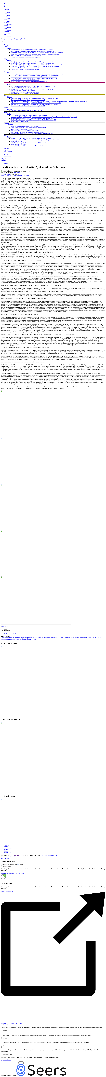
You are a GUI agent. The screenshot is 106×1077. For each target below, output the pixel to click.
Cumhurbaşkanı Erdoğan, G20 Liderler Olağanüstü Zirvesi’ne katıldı (29, 115)
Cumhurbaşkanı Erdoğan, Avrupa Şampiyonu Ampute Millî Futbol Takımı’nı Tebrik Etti (34, 77)
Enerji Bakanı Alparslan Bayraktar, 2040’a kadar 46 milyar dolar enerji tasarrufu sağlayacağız (35, 98)
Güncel (9, 12)
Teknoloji (9, 33)
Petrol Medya (16, 172)
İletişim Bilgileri (8, 151)
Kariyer (6, 153)
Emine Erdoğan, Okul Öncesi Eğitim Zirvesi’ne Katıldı (25, 92)
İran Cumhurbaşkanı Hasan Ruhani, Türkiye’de (23, 90)
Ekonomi (9, 24)
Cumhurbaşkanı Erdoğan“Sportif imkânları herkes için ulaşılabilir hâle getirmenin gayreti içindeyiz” (37, 75)
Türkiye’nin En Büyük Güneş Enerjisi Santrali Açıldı (24, 130)
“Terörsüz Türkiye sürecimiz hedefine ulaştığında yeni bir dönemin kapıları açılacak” (33, 51)
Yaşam (9, 36)
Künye (6, 150)
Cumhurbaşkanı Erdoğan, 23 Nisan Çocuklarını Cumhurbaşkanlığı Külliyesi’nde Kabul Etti (35, 140)
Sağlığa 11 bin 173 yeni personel (19, 121)
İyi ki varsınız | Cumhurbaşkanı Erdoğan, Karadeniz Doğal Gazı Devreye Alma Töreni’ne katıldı (36, 104)
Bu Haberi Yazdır (5, 174)
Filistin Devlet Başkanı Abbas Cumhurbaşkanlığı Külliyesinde (27, 55)
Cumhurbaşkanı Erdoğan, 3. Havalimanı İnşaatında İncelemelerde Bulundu (30, 127)
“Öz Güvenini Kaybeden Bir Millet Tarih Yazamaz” (24, 87)
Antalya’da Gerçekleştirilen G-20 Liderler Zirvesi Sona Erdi (26, 110)
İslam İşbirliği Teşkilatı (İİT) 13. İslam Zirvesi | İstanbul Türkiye (27, 145)
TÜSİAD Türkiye (31, 639)
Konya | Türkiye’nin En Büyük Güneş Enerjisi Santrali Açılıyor (27, 132)
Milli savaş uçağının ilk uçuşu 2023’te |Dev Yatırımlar (25, 126)
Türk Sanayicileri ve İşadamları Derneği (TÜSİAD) (83, 637)
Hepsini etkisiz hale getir (10, 873)
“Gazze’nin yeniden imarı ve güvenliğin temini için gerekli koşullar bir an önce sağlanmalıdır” (35, 54)
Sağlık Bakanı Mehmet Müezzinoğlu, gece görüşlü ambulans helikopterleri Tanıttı (32, 118)
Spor (8, 18)
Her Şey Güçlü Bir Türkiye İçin (48, 855)
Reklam (6, 154)
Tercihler (5, 1030)
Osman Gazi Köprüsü (16, 141)
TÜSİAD (23, 639)
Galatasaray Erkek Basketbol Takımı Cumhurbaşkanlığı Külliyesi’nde (29, 81)
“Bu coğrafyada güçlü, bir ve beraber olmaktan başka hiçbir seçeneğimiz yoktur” (32, 49)
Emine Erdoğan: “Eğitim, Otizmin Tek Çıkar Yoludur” (25, 93)
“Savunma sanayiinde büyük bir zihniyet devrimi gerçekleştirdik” (28, 106)
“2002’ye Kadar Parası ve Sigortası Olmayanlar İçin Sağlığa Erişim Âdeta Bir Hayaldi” (33, 120)
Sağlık (9, 30)
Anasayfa (6, 9)
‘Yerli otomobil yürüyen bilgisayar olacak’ (22, 129)
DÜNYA (36, 637)
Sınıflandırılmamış (7, 1054)
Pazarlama (5, 1045)
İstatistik (5, 1038)
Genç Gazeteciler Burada (17, 855)
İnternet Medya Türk (10, 856)
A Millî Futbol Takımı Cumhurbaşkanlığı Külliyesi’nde (25, 80)
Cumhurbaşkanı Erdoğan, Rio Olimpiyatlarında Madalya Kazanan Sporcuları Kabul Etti (34, 78)
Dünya (9, 15)
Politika (9, 27)
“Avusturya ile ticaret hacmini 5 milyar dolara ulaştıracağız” (26, 57)
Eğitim (9, 21)
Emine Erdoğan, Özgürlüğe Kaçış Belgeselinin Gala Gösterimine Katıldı (30, 143)
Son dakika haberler (65, 637)
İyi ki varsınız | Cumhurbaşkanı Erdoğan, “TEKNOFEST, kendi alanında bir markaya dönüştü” (36, 103)
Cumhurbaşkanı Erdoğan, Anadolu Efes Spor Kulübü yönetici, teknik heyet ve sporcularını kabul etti (37, 74)
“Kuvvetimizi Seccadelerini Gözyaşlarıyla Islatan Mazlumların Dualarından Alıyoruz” (33, 86)
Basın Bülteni (7, 156)
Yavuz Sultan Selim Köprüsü (18, 144)
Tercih (2, 873)
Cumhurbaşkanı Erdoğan (7, 637)
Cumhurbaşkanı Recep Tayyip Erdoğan (24, 637)
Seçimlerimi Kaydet (6, 1060)
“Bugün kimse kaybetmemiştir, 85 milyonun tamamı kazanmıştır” (28, 100)
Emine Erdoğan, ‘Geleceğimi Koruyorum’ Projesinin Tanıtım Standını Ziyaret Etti (32, 89)
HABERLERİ (56, 637)
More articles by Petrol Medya (8, 633)
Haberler (50, 637)
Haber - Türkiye (43, 637)
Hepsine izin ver (21, 873)
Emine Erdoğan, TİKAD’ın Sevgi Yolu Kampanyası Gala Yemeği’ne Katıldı (31, 138)
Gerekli (9, 1025)
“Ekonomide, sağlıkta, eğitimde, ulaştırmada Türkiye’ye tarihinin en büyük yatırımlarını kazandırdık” (37, 52)
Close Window (5, 858)
